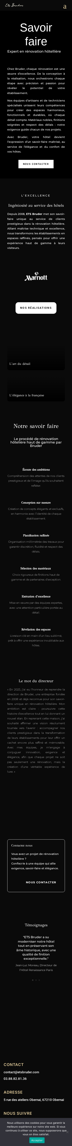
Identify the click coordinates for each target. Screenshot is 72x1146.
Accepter (37, 1140)
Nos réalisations (36, 307)
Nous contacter (36, 164)
